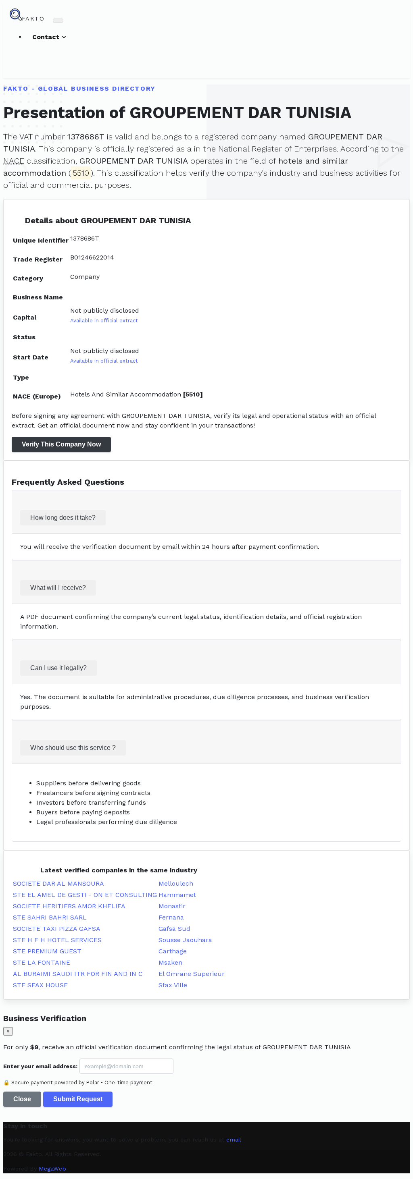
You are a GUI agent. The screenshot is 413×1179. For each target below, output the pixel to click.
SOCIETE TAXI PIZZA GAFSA (56, 928)
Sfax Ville (173, 985)
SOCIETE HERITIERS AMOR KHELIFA (69, 906)
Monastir (172, 906)
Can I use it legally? (58, 667)
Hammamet (177, 895)
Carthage (173, 951)
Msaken (170, 962)
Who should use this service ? (73, 747)
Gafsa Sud (174, 928)
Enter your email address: (40, 1066)
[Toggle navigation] (58, 21)
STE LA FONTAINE (41, 962)
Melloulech (176, 883)
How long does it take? (63, 517)
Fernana (171, 917)
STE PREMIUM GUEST (47, 951)
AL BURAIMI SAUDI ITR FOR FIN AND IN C (78, 974)
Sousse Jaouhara (185, 940)
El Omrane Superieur (192, 974)
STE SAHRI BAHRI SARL (50, 917)
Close (22, 1099)
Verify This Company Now (61, 444)
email (233, 1139)
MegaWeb (52, 1168)
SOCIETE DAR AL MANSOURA (58, 883)
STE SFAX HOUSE (40, 985)
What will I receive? (58, 587)
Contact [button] (46, 37)
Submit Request (77, 1099)
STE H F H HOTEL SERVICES (57, 940)
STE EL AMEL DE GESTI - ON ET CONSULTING (85, 895)
